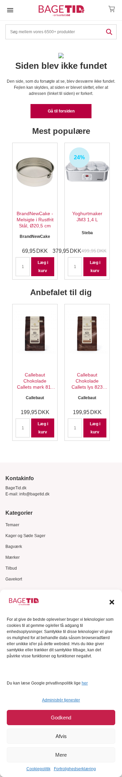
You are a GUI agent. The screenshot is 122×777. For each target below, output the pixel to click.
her (85, 683)
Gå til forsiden (61, 111)
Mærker (12, 557)
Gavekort (13, 579)
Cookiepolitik (38, 768)
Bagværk (13, 546)
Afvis (61, 736)
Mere (61, 755)
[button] (111, 602)
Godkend (61, 717)
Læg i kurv (43, 266)
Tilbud (11, 568)
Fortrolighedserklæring (75, 768)
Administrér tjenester (61, 700)
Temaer (12, 525)
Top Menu (10, 10)
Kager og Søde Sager (25, 535)
